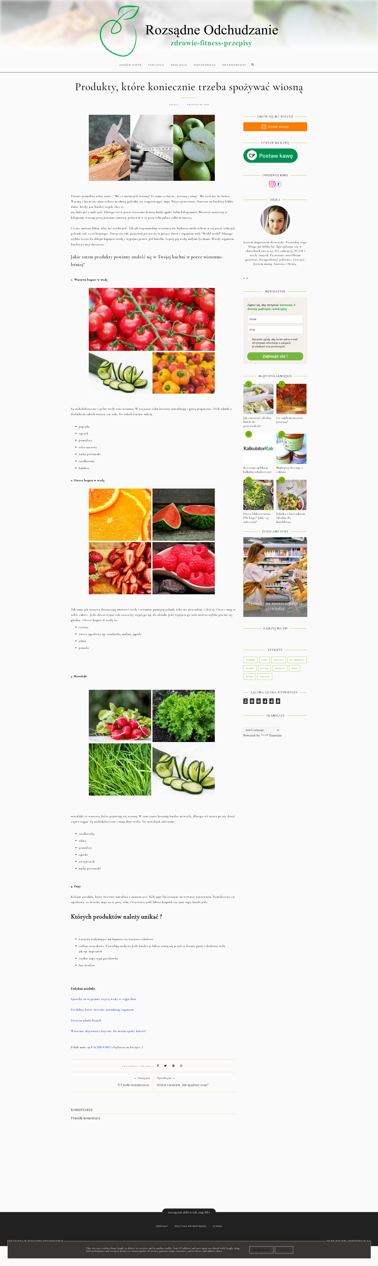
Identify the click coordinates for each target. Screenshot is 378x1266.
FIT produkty (297, 660)
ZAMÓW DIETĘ (130, 64)
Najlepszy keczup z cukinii (289, 470)
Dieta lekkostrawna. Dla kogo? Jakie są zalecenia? (257, 518)
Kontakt (162, 1226)
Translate (275, 735)
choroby (250, 660)
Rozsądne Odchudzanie (45, 1240)
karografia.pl (359, 1240)
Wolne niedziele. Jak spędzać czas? (182, 1085)
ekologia (278, 660)
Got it (284, 1249)
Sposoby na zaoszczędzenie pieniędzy (275, 605)
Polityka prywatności (191, 1226)
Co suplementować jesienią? (289, 420)
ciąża (264, 660)
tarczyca (265, 677)
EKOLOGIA (179, 64)
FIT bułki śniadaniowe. (134, 1085)
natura (264, 668)
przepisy (280, 668)
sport (294, 668)
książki (250, 668)
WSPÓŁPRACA (205, 64)
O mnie (217, 1226)
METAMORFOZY (234, 64)
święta (250, 677)
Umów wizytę (278, 126)
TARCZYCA (156, 64)
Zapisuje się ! (275, 356)
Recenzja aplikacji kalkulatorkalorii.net (257, 470)
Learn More (261, 1249)
